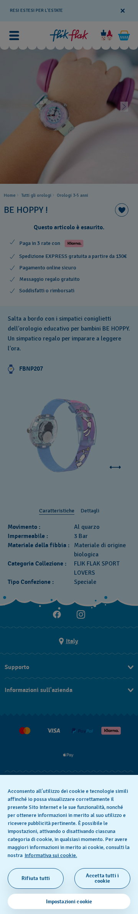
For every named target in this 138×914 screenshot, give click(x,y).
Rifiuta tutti (35, 878)
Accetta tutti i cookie (102, 878)
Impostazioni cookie (69, 901)
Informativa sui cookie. (51, 855)
